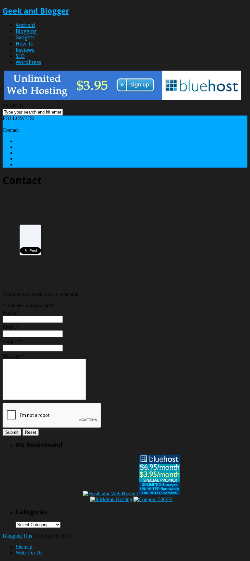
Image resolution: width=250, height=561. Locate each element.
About (22, 141)
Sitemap (24, 547)
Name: (11, 313)
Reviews (25, 50)
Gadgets (25, 37)
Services (24, 153)
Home (9, 124)
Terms (22, 158)
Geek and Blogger (36, 11)
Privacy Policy (31, 164)
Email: (11, 327)
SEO (20, 56)
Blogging (26, 31)
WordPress (28, 62)
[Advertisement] (57, 239)
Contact (24, 147)
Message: (13, 356)
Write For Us (29, 552)
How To (25, 44)
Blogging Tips (17, 536)
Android (25, 25)
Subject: (12, 341)
